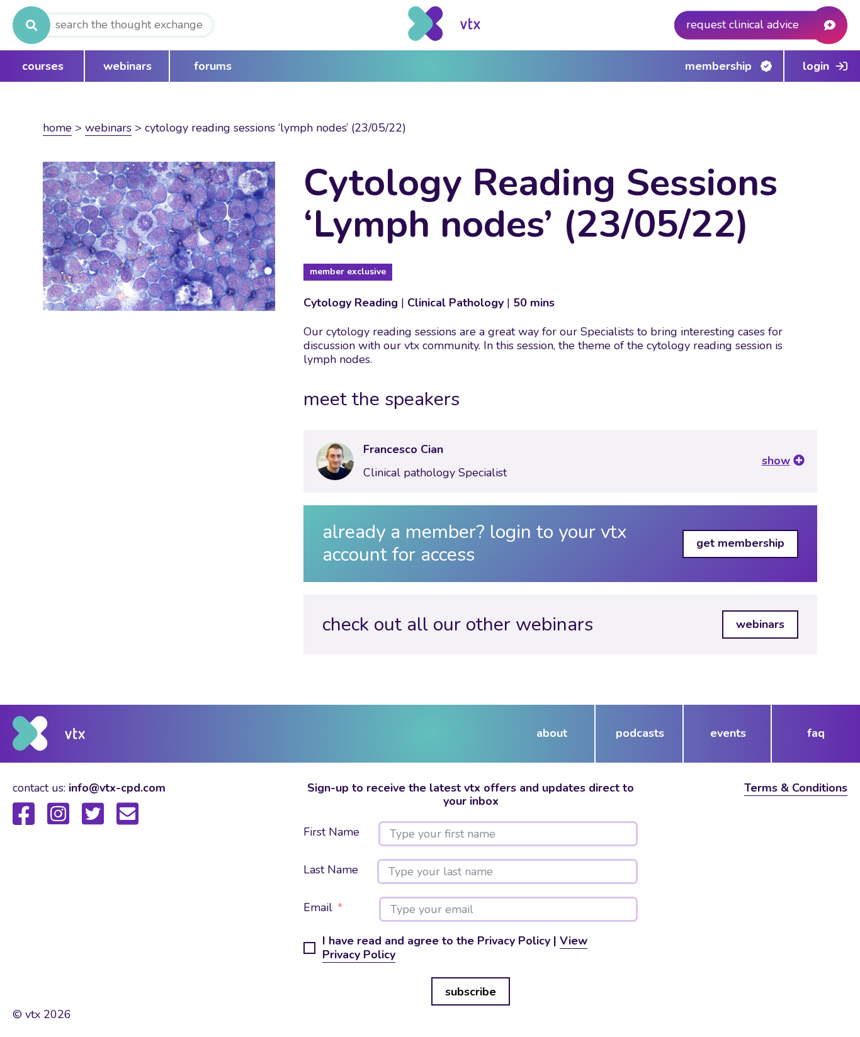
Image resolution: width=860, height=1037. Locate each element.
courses (43, 66)
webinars (127, 66)
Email (317, 908)
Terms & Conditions (795, 787)
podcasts (640, 733)
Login (816, 66)
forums (213, 66)
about (551, 733)
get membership (740, 543)
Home (57, 127)
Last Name (330, 870)
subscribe (470, 991)
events (728, 733)
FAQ (816, 733)
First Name (331, 832)
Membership (718, 66)
